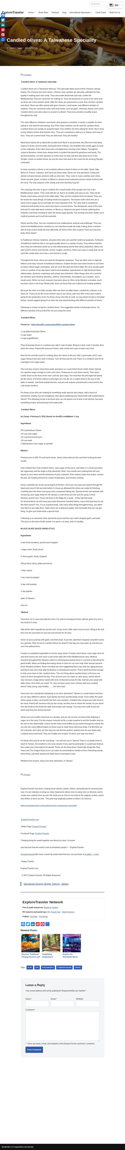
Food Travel (101, 12)
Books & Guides (51, 907)
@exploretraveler (28, 854)
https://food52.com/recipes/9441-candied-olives (53, 325)
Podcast (55, 12)
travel (78, 967)
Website (79, 999)
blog (30, 967)
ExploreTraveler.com (30, 820)
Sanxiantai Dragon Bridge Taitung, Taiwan (46, 884)
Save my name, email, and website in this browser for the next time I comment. (61, 1044)
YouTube (33, 916)
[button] (34, 12)
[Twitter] (2, 20)
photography (48, 967)
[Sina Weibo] (2, 29)
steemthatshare (64, 967)
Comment (30, 1010)
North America (68, 912)
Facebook (43, 916)
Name (29, 999)
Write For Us (114, 12)
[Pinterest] (2, 34)
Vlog (64, 12)
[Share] (2, 39)
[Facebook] (2, 15)
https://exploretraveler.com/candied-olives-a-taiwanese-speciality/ (49, 806)
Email (54, 999)
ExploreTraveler (39, 827)
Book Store (43, 12)
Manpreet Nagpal (15, 48)
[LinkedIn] (2, 24)
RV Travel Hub (54, 912)
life (37, 967)
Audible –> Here (92, 854)
